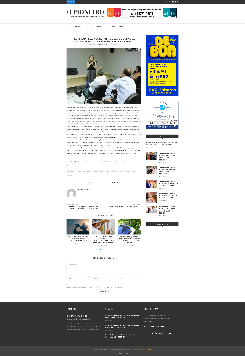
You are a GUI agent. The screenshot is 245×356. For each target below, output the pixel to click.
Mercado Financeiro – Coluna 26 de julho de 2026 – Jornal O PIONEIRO (122, 317)
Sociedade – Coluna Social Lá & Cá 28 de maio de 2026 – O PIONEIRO (167, 210)
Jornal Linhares (98, 171)
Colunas (89, 26)
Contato (122, 26)
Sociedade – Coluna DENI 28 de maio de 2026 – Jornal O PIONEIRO (168, 195)
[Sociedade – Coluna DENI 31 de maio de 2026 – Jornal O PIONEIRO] (151, 181)
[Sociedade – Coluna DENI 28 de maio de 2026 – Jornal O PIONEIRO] (151, 193)
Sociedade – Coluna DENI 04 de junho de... (91, 2)
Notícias (78, 26)
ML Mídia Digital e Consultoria (142, 349)
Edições (99, 26)
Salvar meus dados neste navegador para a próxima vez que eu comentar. (95, 287)
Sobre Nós (111, 26)
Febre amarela (72, 171)
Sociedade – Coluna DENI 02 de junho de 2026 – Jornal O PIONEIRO (167, 171)
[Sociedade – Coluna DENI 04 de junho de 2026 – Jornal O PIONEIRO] (151, 153)
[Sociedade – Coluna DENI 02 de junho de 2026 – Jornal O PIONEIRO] (151, 167)
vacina (70, 175)
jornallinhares (124, 171)
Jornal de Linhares (84, 171)
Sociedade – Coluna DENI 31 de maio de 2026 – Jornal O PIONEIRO (168, 183)
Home (69, 26)
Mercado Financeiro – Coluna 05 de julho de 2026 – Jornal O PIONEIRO (122, 326)
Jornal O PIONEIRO (102, 44)
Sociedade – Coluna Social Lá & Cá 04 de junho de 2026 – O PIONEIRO (162, 143)
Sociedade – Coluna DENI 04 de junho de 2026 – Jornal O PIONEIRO (167, 157)
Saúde (104, 35)
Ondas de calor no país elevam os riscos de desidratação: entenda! (78, 238)
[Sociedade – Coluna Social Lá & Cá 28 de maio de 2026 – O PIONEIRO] (151, 206)
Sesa (133, 171)
